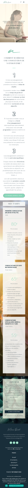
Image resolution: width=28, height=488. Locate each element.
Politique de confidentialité (14, 476)
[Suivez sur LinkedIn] (17, 442)
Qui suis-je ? (14, 462)
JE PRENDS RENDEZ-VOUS (13, 195)
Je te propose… (14, 460)
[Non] (26, 482)
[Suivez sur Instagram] (11, 442)
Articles (14, 467)
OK (6, 485)
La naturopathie (14, 465)
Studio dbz (18, 449)
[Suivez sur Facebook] (14, 442)
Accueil (14, 457)
